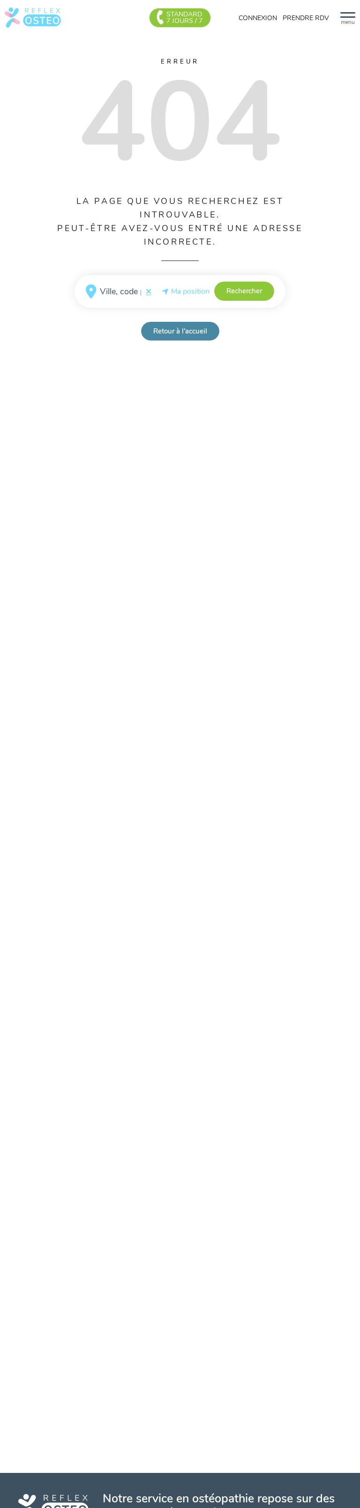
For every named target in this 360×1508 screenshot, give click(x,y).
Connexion (258, 18)
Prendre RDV (306, 18)
